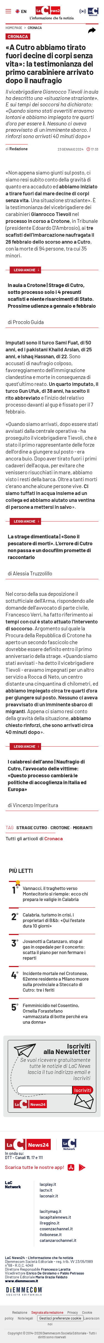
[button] (92, 30)
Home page (14, 28)
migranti (82, 827)
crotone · (61, 827)
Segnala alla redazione (47, 1312)
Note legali (25, 1318)
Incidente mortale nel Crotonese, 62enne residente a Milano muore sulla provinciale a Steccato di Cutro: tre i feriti (56, 981)
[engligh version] (18, 11)
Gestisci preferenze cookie (60, 1318)
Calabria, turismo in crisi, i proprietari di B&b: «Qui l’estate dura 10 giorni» (54, 920)
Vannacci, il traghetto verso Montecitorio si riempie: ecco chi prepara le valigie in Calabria (55, 893)
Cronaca (35, 28)
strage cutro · (32, 827)
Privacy (72, 1312)
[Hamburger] (8, 11)
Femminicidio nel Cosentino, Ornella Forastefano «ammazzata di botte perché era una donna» (55, 1013)
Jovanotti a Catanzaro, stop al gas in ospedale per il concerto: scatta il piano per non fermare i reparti (54, 949)
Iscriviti (82, 1090)
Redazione (19, 1312)
